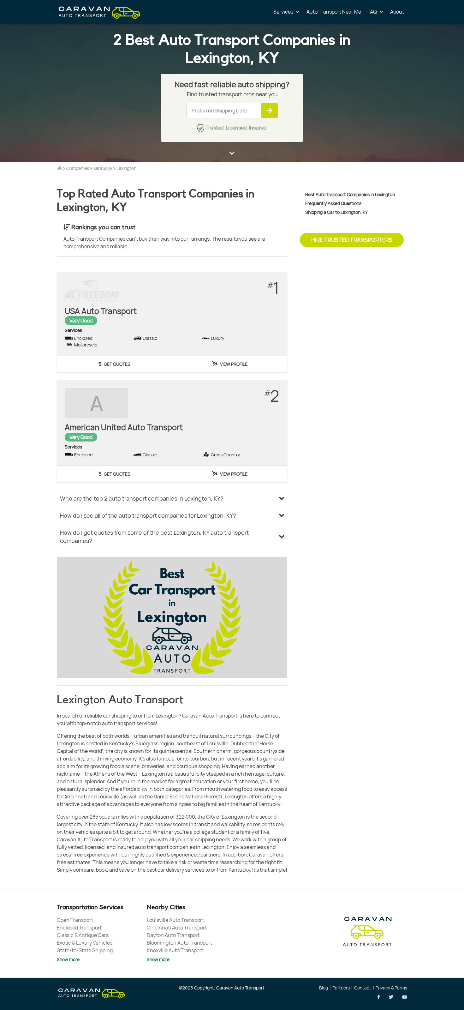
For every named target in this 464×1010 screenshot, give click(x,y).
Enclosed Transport (79, 927)
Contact (362, 988)
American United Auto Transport (124, 427)
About (397, 11)
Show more (68, 959)
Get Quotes (116, 364)
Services (283, 11)
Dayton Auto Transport (173, 935)
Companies (77, 168)
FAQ (372, 11)
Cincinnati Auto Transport (177, 927)
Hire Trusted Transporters (351, 239)
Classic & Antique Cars (83, 935)
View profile (233, 364)
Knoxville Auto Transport (175, 950)
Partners (341, 988)
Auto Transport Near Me (333, 11)
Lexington (126, 168)
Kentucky (102, 168)
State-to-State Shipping (85, 950)
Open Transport (75, 920)
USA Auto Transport (101, 310)
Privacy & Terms (391, 988)
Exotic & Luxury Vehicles (84, 942)
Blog (323, 988)
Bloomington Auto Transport (179, 942)
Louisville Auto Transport (175, 920)
